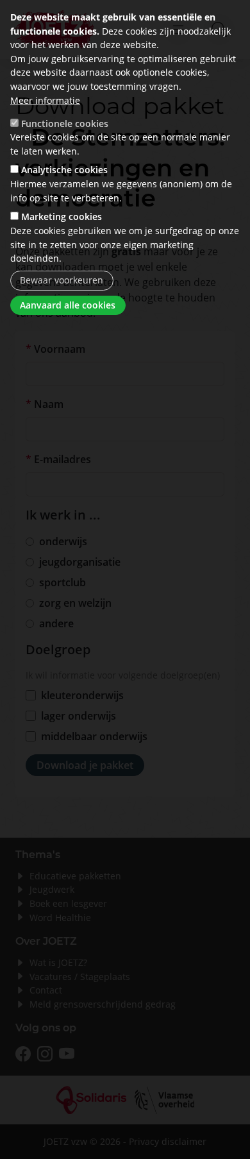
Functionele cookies (64, 123)
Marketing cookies (61, 216)
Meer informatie (45, 100)
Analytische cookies (64, 170)
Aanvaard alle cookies (67, 305)
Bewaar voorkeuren (61, 280)
